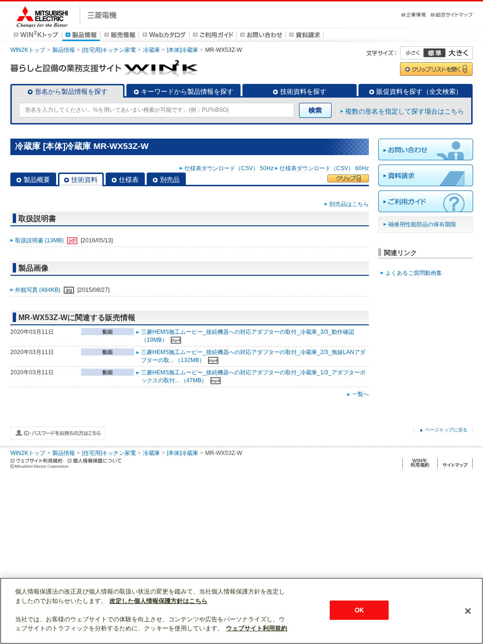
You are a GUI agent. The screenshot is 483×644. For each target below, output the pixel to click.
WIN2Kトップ (27, 50)
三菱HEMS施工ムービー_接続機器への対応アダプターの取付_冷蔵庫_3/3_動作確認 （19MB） (247, 336)
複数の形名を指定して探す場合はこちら (404, 111)
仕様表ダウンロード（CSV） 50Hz (229, 168)
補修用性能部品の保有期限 (422, 224)
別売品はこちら (349, 204)
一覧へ (360, 394)
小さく (417, 52)
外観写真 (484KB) (38, 290)
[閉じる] (468, 611)
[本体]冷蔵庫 (182, 50)
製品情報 (63, 50)
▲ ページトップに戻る (443, 429)
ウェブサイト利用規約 (256, 628)
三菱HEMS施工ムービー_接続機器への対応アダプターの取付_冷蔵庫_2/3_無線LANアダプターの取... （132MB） (253, 356)
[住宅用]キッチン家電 (109, 50)
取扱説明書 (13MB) (40, 240)
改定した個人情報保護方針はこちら (158, 600)
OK (359, 609)
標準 (434, 53)
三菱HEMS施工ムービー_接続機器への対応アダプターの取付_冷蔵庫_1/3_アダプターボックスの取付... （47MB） (253, 376)
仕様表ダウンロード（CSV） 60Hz (324, 168)
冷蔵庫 (151, 50)
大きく (454, 52)
